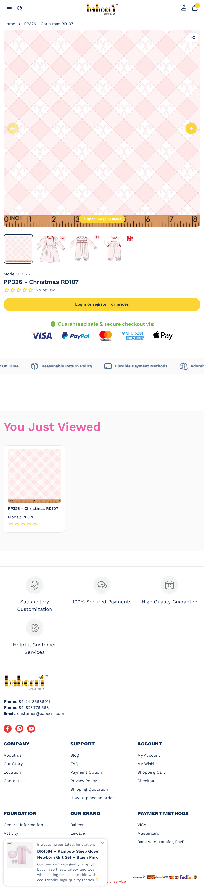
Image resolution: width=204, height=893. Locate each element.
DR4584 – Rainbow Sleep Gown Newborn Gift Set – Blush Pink (68, 854)
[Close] (102, 844)
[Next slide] (191, 128)
